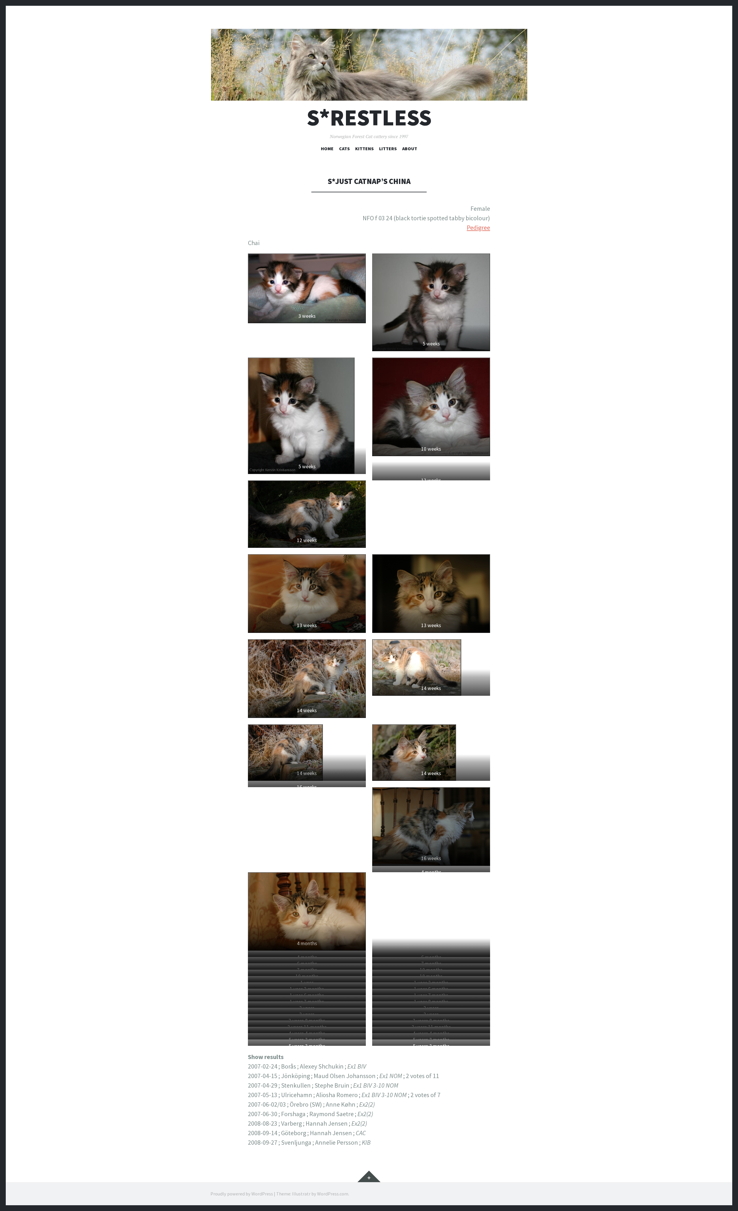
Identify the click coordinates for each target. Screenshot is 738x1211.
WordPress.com (332, 1194)
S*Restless (369, 117)
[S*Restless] (369, 65)
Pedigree (478, 227)
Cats (344, 148)
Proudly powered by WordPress (241, 1194)
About (409, 148)
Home (327, 148)
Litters (388, 148)
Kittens (364, 148)
